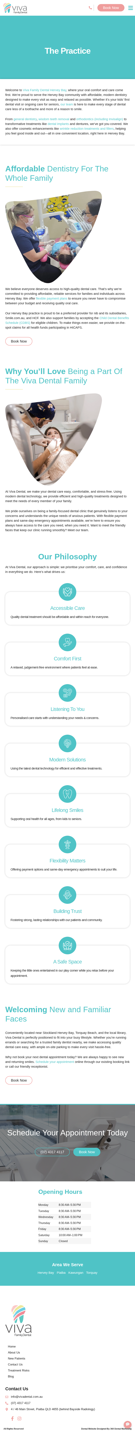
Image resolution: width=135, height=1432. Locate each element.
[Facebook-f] (12, 1418)
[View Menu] (130, 8)
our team (66, 104)
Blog (11, 1376)
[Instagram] (19, 1418)
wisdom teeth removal (53, 119)
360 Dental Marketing (120, 1429)
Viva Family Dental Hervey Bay (44, 90)
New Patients (16, 1358)
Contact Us (15, 1364)
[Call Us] (91, 8)
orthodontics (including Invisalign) (99, 119)
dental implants (58, 124)
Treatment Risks (19, 1370)
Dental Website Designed (93, 1429)
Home (12, 1346)
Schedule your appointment (55, 1062)
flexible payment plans (51, 298)
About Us (14, 1352)
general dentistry (25, 119)
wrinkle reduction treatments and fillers (86, 128)
